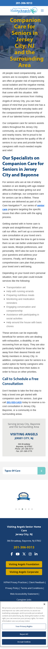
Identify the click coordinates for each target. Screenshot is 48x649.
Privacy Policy (12, 588)
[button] (16, 509)
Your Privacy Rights (24, 626)
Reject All (24, 634)
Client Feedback (37, 582)
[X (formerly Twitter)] (24, 554)
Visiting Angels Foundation (24, 564)
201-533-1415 (14, 402)
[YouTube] (17, 554)
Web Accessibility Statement (24, 593)
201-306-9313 (24, 3)
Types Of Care (13, 470)
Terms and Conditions (32, 588)
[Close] (44, 604)
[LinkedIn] (36, 554)
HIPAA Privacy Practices (15, 582)
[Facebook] (12, 554)
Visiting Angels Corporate (24, 571)
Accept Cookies (24, 642)
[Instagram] (30, 554)
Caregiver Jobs (24, 599)
